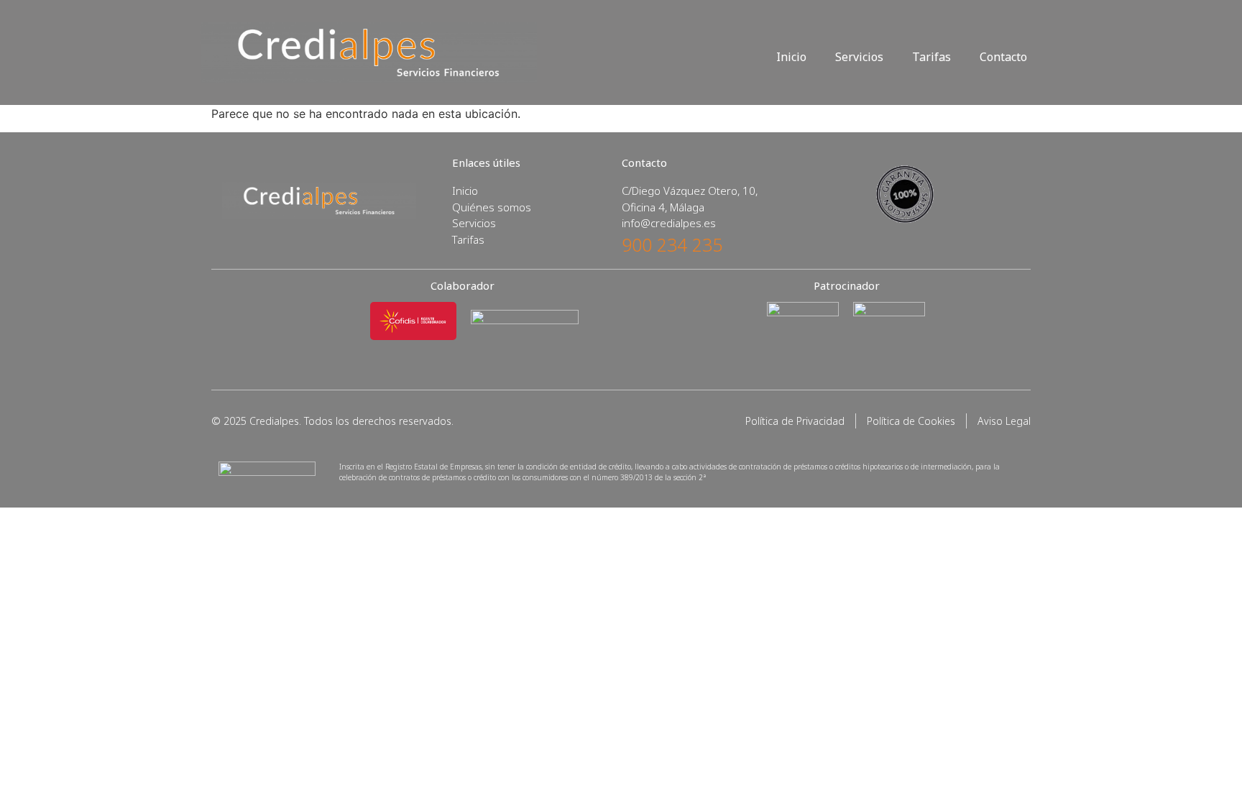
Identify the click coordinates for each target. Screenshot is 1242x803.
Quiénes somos (491, 207)
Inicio (791, 57)
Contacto (1003, 57)
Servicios (859, 57)
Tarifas (931, 57)
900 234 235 (672, 244)
